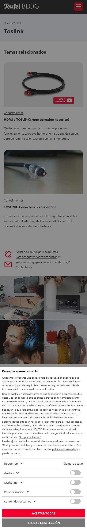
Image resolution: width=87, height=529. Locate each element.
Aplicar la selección (43, 523)
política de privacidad (64, 449)
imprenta (15, 453)
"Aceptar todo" (25, 417)
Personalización (14, 492)
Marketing (11, 482)
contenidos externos (17, 501)
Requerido (11, 463)
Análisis (9, 473)
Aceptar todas (43, 513)
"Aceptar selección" (30, 437)
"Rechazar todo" (35, 405)
